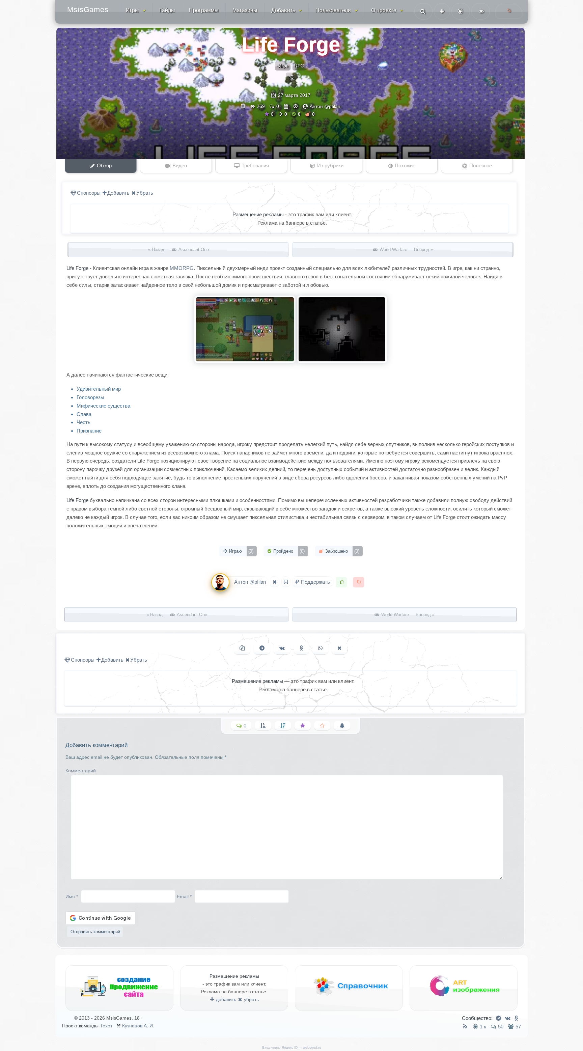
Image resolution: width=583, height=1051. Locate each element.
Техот (106, 1025)
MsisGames (88, 9)
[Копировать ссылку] (242, 648)
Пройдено (288, 551)
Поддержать (315, 582)
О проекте (383, 10)
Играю (240, 551)
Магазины (244, 10)
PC (290, 77)
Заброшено (341, 551)
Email (184, 896)
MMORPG (182, 268)
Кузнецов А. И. (138, 1025)
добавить (225, 999)
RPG (299, 65)
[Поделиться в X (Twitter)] (339, 648)
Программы (204, 10)
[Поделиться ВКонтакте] (282, 648)
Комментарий (80, 770)
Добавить (283, 10)
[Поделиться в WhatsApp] (320, 648)
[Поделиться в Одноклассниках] (301, 648)
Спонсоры (89, 193)
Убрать (144, 193)
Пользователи (333, 10)
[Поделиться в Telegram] (262, 648)
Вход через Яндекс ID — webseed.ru (291, 1047)
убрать (251, 999)
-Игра (283, 65)
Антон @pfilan (325, 106)
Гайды (167, 10)
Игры (132, 10)
